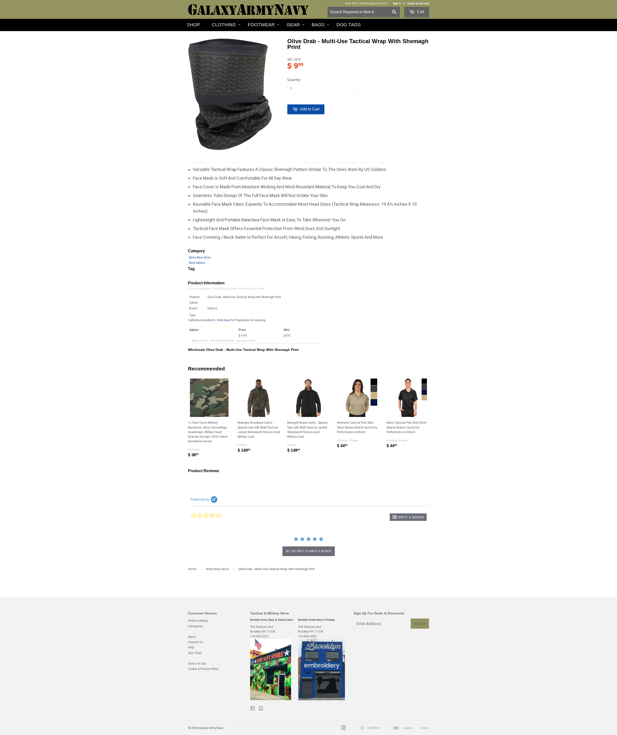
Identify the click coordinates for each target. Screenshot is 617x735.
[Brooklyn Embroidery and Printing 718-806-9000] (321, 699)
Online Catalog (198, 620)
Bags (318, 24)
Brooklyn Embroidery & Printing (316, 619)
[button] (408, 517)
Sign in (397, 3)
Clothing (224, 24)
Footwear (261, 24)
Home (192, 569)
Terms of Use (197, 663)
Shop (193, 24)
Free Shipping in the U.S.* (374, 3)
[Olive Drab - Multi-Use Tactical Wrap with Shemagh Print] (230, 94)
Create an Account (418, 3)
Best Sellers (197, 263)
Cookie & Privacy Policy (203, 669)
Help (191, 647)
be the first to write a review (308, 551)
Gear (293, 24)
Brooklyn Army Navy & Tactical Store (271, 619)
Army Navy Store (200, 257)
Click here (223, 320)
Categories (195, 626)
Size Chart (195, 653)
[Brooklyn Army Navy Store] (270, 699)
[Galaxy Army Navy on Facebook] (252, 709)
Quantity (293, 80)
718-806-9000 (307, 636)
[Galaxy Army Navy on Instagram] (260, 709)
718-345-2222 (259, 636)
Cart (420, 12)
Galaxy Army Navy (211, 728)
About (192, 637)
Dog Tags (348, 24)
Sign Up (420, 624)
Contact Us (195, 642)
